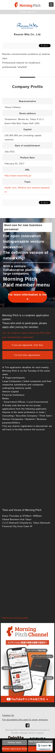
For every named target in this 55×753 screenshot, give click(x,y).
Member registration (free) (14, 749)
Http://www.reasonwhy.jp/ (18, 175)
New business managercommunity (40, 742)
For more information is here (27, 296)
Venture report (15, 742)
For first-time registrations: (27, 355)
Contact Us (8, 715)
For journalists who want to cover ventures (25, 719)
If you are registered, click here (27, 345)
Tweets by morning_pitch (15, 618)
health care (11, 187)
